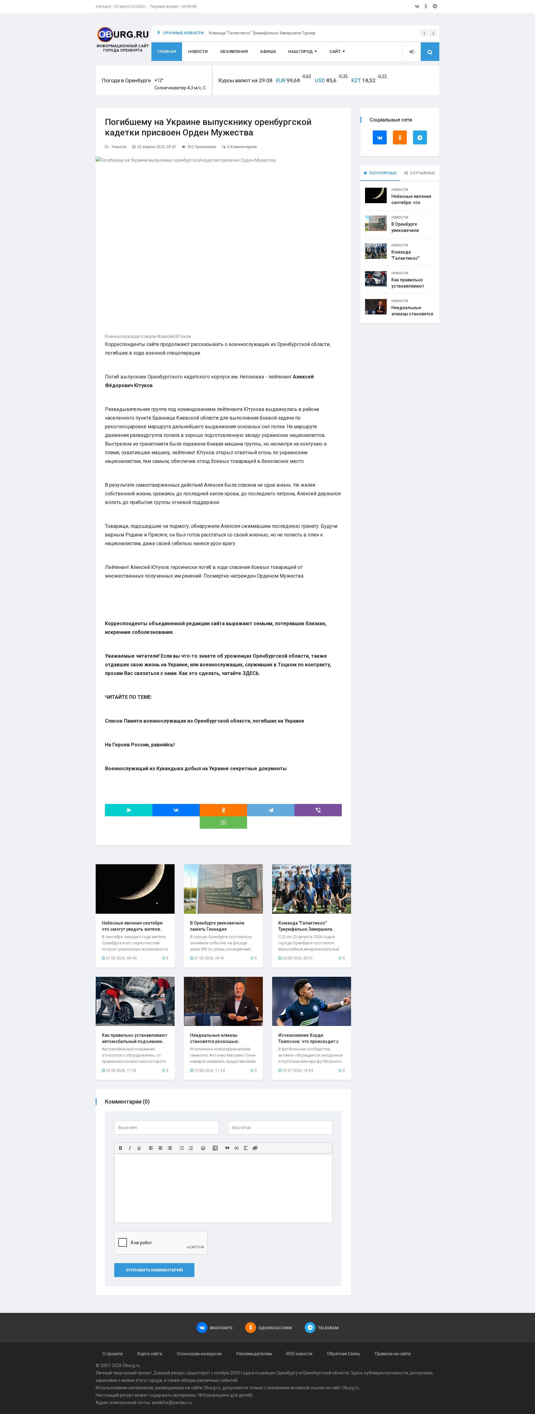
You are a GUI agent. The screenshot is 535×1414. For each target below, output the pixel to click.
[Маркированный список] (181, 1148)
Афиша (268, 51)
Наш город (300, 51)
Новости (198, 51)
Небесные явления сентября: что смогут (411, 202)
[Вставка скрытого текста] (255, 1148)
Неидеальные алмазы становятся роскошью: (412, 314)
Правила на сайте (393, 1353)
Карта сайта (149, 1353)
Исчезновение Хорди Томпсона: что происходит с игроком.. (308, 1041)
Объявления (234, 51)
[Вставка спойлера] (245, 1148)
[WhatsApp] (223, 822)
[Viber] (318, 810)
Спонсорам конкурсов (199, 1353)
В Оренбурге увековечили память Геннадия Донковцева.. (217, 929)
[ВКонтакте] (176, 810)
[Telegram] (270, 810)
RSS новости (299, 1353)
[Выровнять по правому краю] (169, 1148)
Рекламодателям (254, 1353)
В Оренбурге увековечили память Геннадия (409, 230)
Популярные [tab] (383, 173)
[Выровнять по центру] (160, 1148)
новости (399, 1372)
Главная (167, 51)
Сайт (335, 51)
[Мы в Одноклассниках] (426, 6)
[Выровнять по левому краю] (151, 1148)
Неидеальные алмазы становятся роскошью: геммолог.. (214, 1041)
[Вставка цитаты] (227, 1148)
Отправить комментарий (154, 1270)
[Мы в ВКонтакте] (416, 6)
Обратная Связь (343, 1353)
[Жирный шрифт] (120, 1148)
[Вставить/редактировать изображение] (215, 1148)
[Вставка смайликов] (203, 1148)
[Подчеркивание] (139, 1148)
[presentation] (424, 33)
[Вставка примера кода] (236, 1148)
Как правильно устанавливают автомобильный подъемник (265, 33)
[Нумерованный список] (191, 1148)
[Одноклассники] (223, 810)
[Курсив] (129, 1148)
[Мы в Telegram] (435, 6)
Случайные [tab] (422, 173)
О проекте (112, 1353)
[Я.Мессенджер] (128, 810)
